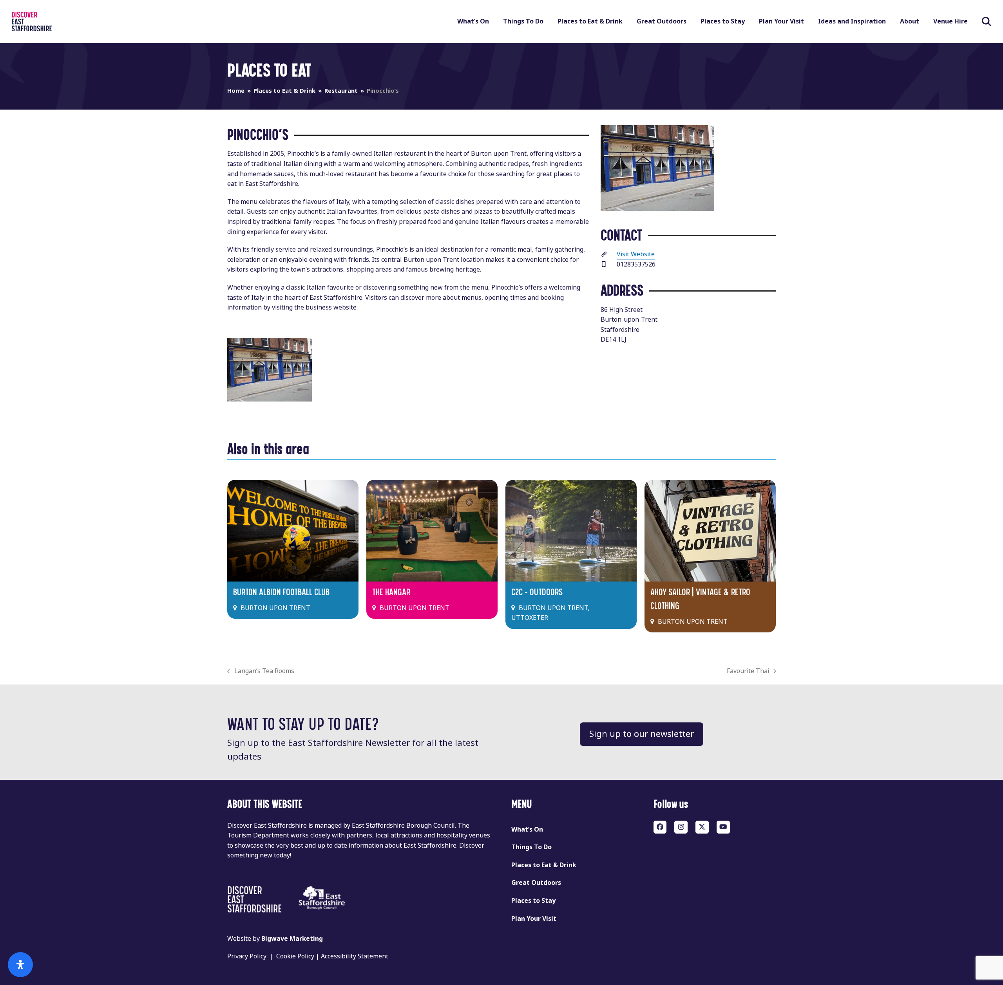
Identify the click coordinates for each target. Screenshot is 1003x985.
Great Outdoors (536, 882)
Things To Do (531, 847)
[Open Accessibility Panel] (20, 964)
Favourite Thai (748, 671)
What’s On (527, 829)
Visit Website (636, 254)
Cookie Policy (295, 956)
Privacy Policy (246, 956)
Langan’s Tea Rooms (260, 671)
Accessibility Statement (354, 956)
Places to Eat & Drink (543, 865)
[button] (986, 21)
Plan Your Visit (533, 918)
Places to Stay (533, 900)
